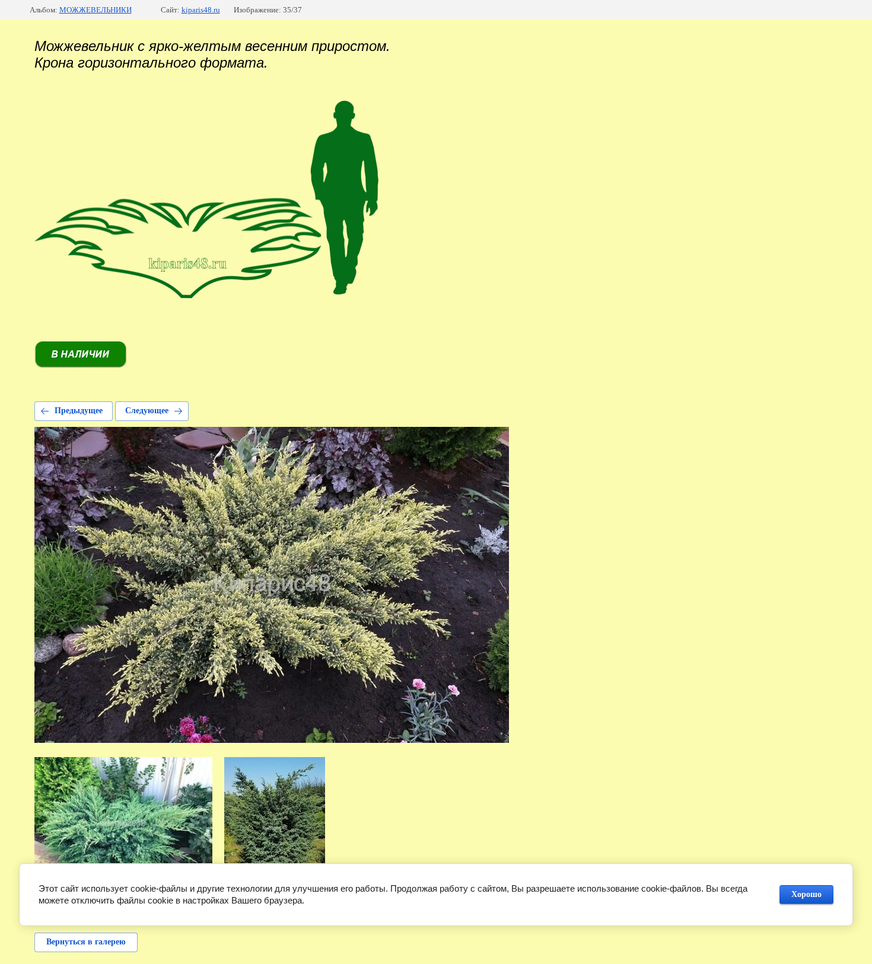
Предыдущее (79, 410)
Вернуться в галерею (86, 941)
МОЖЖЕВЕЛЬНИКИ (95, 9)
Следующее (146, 410)
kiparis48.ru (201, 9)
